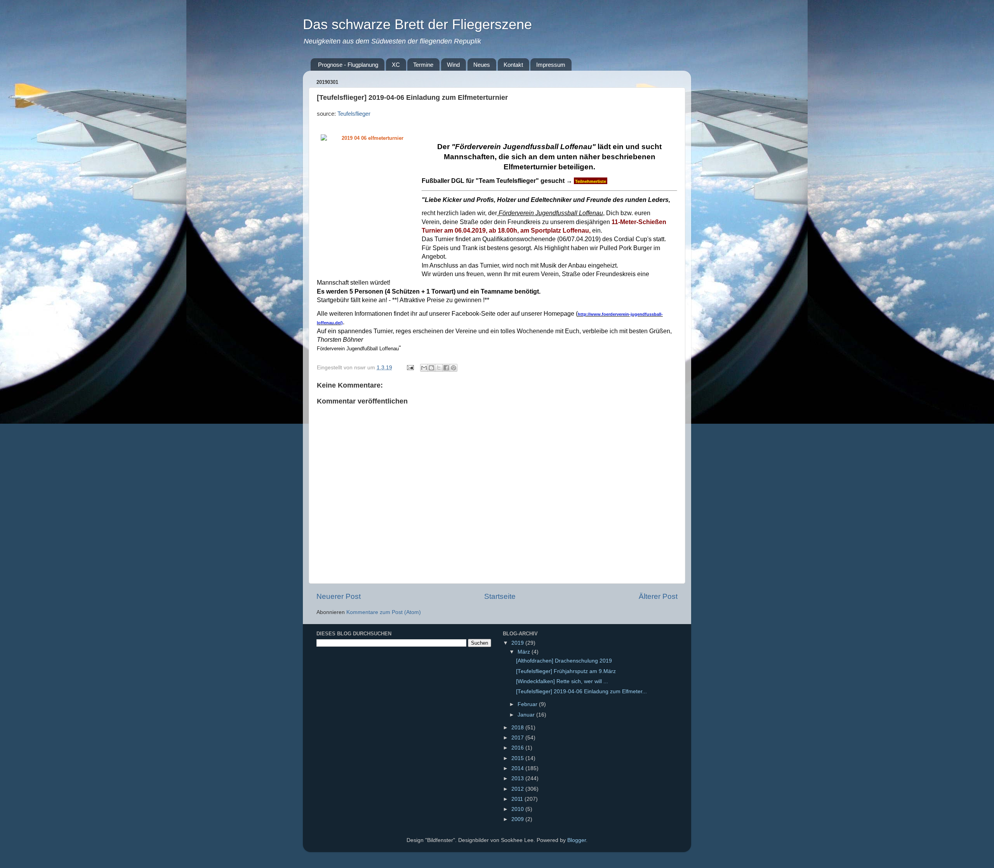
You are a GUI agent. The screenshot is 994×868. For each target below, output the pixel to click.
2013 (518, 778)
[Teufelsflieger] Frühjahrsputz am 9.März (566, 671)
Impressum (550, 64)
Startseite (500, 596)
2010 (518, 809)
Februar (528, 704)
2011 (518, 799)
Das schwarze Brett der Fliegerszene (417, 24)
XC (396, 64)
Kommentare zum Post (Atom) (383, 612)
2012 (518, 789)
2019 (518, 643)
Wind (453, 64)
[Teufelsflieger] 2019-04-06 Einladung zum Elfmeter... (581, 691)
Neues (481, 64)
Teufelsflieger (353, 114)
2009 (518, 819)
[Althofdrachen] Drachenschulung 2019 (564, 661)
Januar (527, 715)
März (525, 652)
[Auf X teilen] (439, 368)
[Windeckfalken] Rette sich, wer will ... (562, 681)
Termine (423, 64)
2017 (518, 738)
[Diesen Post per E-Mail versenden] (424, 368)
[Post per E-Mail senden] (409, 368)
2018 (518, 728)
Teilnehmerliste (590, 181)
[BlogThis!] (431, 368)
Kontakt (513, 64)
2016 (518, 748)
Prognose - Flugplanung (348, 64)
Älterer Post (658, 596)
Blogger (576, 840)
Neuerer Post (338, 596)
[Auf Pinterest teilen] (453, 368)
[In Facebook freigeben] (446, 368)
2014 (518, 768)
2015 (518, 758)
